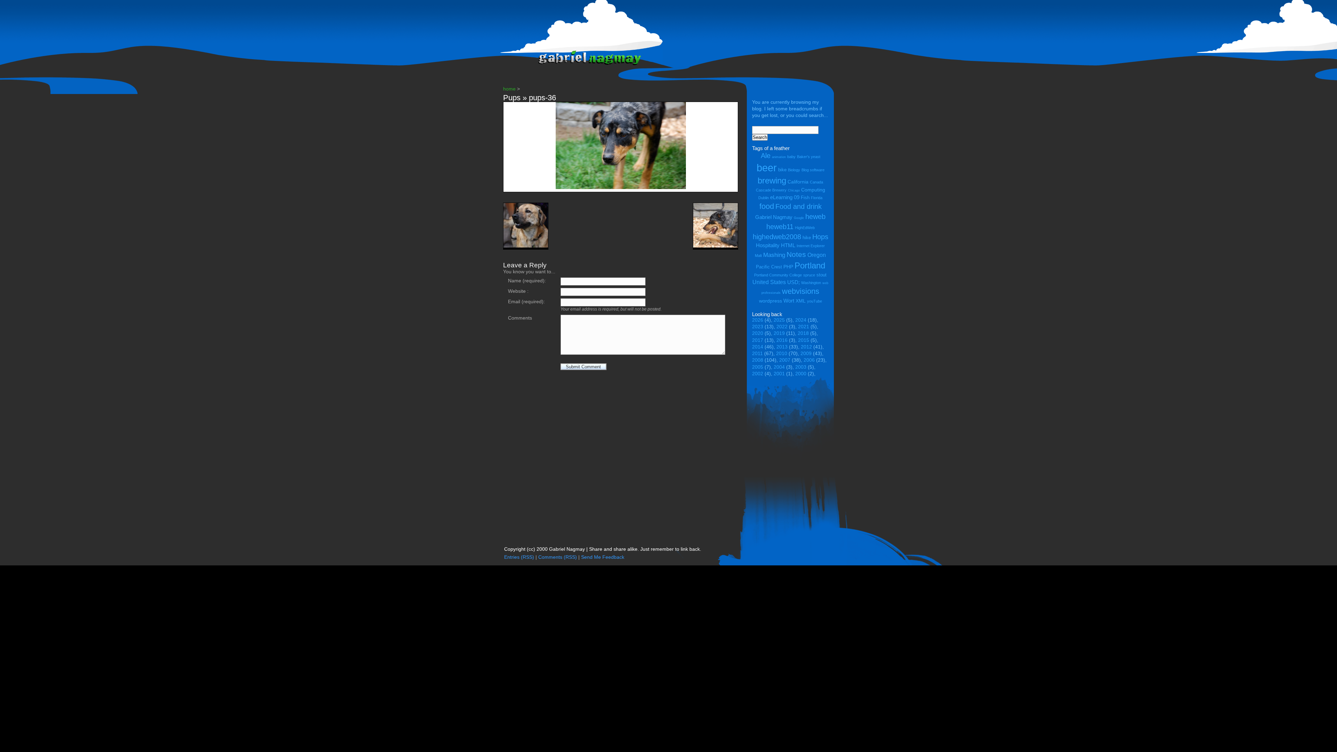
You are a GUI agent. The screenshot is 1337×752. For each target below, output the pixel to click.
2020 (757, 333)
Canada (816, 182)
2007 (784, 360)
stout (821, 274)
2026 (757, 320)
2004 (779, 367)
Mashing (774, 255)
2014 (757, 347)
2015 (803, 340)
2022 (782, 326)
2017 (757, 340)
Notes (796, 254)
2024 (800, 320)
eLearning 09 (784, 197)
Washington (811, 283)
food (766, 206)
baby (791, 157)
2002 (757, 373)
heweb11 (779, 226)
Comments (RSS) (557, 557)
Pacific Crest (769, 266)
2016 (782, 340)
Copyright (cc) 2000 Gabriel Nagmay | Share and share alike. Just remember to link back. (602, 549)
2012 (806, 347)
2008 (757, 360)
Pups (512, 97)
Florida (816, 198)
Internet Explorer (811, 246)
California (798, 182)
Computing (813, 190)
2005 (757, 367)
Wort (788, 301)
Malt (758, 255)
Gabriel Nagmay (773, 217)
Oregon (816, 255)
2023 (757, 326)
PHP (788, 266)
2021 (803, 326)
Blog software (813, 170)
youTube (814, 301)
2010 (781, 353)
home (509, 89)
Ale (766, 155)
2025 (779, 320)
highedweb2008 (777, 237)
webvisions (800, 291)
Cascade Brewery (771, 190)
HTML (788, 245)
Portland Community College (778, 275)
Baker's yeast (808, 157)
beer (767, 167)
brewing (772, 180)
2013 (782, 347)
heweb (815, 216)
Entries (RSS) (519, 557)
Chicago (794, 190)
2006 (809, 360)
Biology (794, 170)
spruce (809, 275)
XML (801, 301)
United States (769, 282)
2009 (806, 353)
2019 (779, 333)
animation (779, 157)
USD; (793, 282)
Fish (805, 197)
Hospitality (768, 245)
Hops (820, 237)
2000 (800, 373)
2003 (800, 367)
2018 (803, 333)
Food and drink (798, 206)
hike (807, 237)
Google (799, 218)
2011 (757, 353)
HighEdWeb (805, 228)
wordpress (770, 301)
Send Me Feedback (602, 557)
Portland (810, 265)
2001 (779, 373)
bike (782, 169)
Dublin (763, 198)
